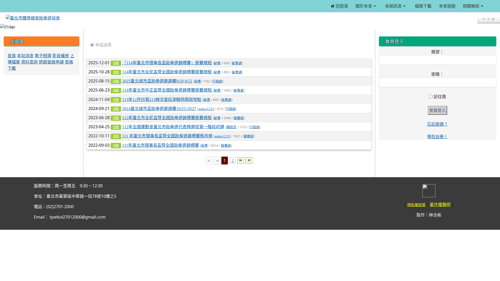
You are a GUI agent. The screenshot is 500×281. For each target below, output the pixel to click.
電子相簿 (43, 56)
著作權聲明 (440, 204)
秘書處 (237, 63)
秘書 (217, 63)
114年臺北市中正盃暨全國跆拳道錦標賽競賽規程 (167, 90)
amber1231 (206, 109)
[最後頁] (249, 160)
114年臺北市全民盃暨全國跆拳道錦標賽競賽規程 (167, 72)
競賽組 (239, 118)
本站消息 (25, 56)
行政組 (217, 81)
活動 (116, 63)
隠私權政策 (416, 205)
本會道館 (446, 6)
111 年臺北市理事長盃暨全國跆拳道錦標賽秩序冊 (167, 136)
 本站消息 (101, 45)
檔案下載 (423, 6)
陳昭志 (231, 127)
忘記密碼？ (437, 124)
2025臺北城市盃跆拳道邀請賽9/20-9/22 (157, 81)
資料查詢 (29, 62)
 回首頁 (339, 6)
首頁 (12, 56)
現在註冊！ (437, 137)
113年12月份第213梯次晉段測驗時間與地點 (161, 99)
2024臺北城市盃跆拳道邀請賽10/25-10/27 (159, 108)
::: (492, 6)
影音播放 (60, 56)
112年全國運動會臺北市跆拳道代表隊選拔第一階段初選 (173, 127)
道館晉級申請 (51, 62)
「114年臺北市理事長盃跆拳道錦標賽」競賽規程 (167, 63)
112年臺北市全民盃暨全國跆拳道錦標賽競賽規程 (167, 118)
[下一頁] (240, 160)
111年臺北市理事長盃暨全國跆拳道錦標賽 (160, 145)
